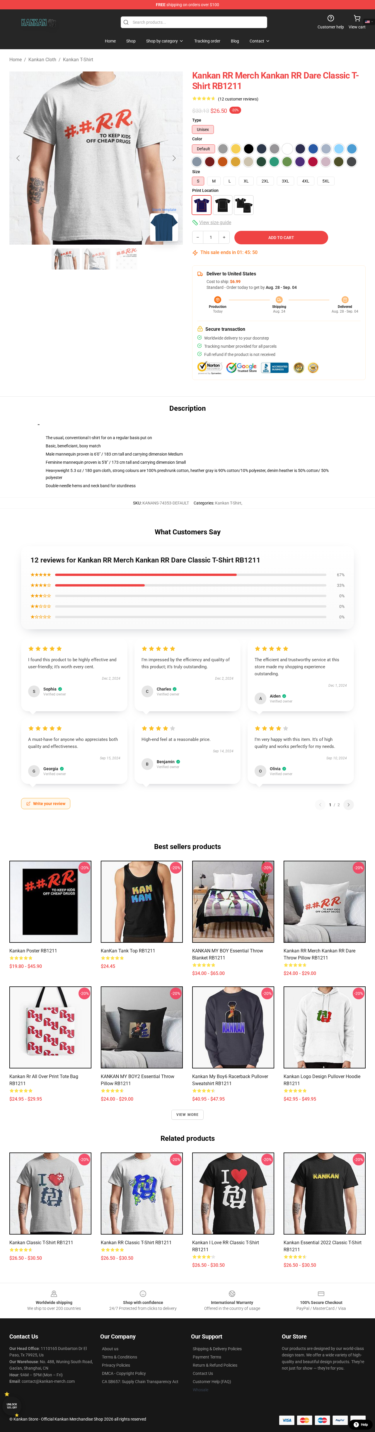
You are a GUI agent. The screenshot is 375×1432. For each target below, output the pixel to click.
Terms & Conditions (119, 1357)
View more (187, 1115)
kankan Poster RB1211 (33, 951)
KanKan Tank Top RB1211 (128, 951)
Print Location (205, 190)
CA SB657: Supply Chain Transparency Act (140, 1381)
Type (196, 120)
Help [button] (364, 1425)
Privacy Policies (116, 1365)
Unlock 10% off (12, 1406)
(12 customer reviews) (238, 99)
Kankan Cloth (42, 59)
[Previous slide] (18, 158)
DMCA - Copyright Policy (124, 1373)
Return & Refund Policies (215, 1365)
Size (196, 171)
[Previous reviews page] (320, 804)
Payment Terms (207, 1357)
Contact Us (203, 1373)
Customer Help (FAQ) (212, 1381)
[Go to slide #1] (66, 259)
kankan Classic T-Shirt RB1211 (41, 1242)
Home (15, 59)
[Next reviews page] (348, 804)
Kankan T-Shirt (78, 59)
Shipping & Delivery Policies (217, 1348)
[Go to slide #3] (126, 259)
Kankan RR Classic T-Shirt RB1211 (136, 1242)
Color (197, 139)
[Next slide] (174, 158)
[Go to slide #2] (96, 259)
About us (110, 1348)
